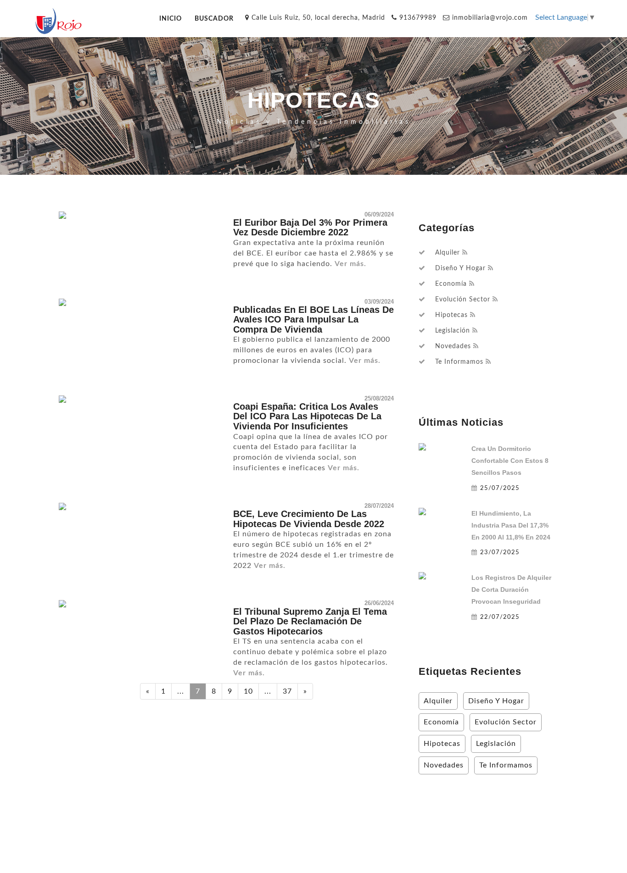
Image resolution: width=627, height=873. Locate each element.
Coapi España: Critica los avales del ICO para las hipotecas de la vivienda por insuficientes (307, 416)
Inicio (170, 18)
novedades (453, 346)
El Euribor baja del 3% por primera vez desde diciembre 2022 (310, 227)
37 (287, 691)
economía (451, 284)
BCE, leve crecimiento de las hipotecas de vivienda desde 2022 (308, 519)
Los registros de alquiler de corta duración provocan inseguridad (511, 589)
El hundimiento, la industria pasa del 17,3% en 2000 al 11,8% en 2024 (510, 525)
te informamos (459, 362)
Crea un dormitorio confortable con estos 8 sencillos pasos (510, 460)
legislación (452, 331)
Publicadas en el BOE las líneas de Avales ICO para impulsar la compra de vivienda (313, 319)
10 (248, 691)
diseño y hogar (460, 268)
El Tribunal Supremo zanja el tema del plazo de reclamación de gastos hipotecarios (310, 621)
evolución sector (462, 299)
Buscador (214, 18)
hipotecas (451, 315)
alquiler (447, 253)
